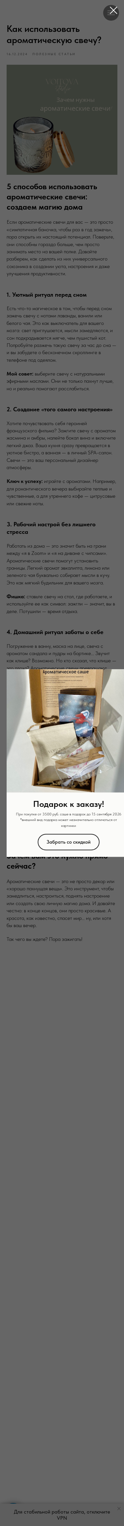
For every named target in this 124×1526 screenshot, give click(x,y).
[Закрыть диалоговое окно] (113, 10)
